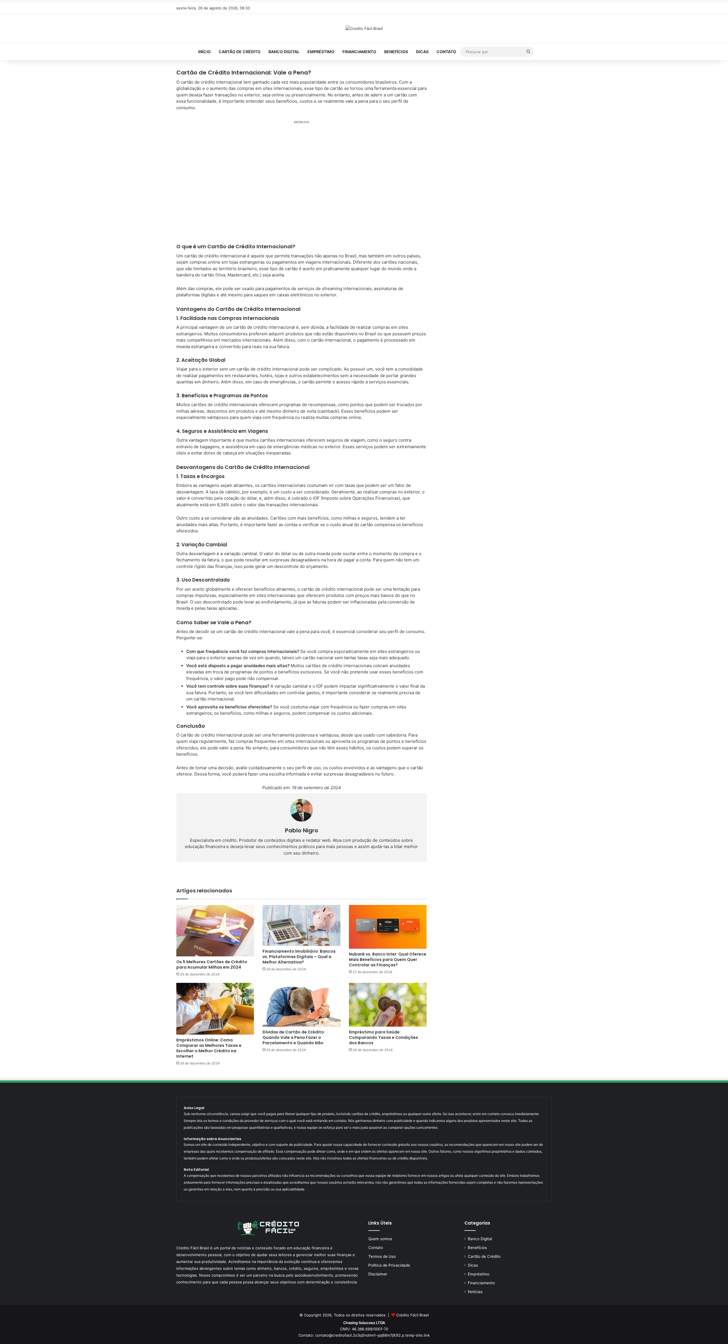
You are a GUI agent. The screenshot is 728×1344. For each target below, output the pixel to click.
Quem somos (380, 1239)
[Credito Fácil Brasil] (364, 28)
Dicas (422, 51)
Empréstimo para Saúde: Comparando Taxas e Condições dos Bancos (383, 1037)
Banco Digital (283, 51)
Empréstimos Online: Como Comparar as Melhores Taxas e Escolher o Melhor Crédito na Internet (208, 1048)
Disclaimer (377, 1274)
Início (204, 51)
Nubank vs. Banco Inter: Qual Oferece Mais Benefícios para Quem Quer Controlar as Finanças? (387, 959)
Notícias (475, 1291)
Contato (446, 51)
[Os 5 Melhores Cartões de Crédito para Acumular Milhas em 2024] (215, 930)
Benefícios (396, 51)
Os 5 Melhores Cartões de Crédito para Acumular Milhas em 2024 (211, 964)
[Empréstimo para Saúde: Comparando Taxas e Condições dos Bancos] (388, 1005)
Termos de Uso (382, 1256)
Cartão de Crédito (239, 51)
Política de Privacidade (389, 1265)
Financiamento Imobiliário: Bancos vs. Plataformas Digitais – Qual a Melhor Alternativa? (299, 956)
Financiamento (359, 51)
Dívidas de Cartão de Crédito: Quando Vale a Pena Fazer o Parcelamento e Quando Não (293, 1037)
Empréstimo (320, 51)
